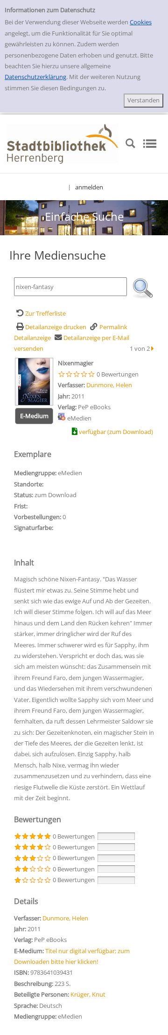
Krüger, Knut (87, 994)
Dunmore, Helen (109, 385)
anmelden (89, 187)
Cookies (141, 22)
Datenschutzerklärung (35, 76)
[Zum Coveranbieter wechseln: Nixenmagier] (34, 380)
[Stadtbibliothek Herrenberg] (62, 143)
